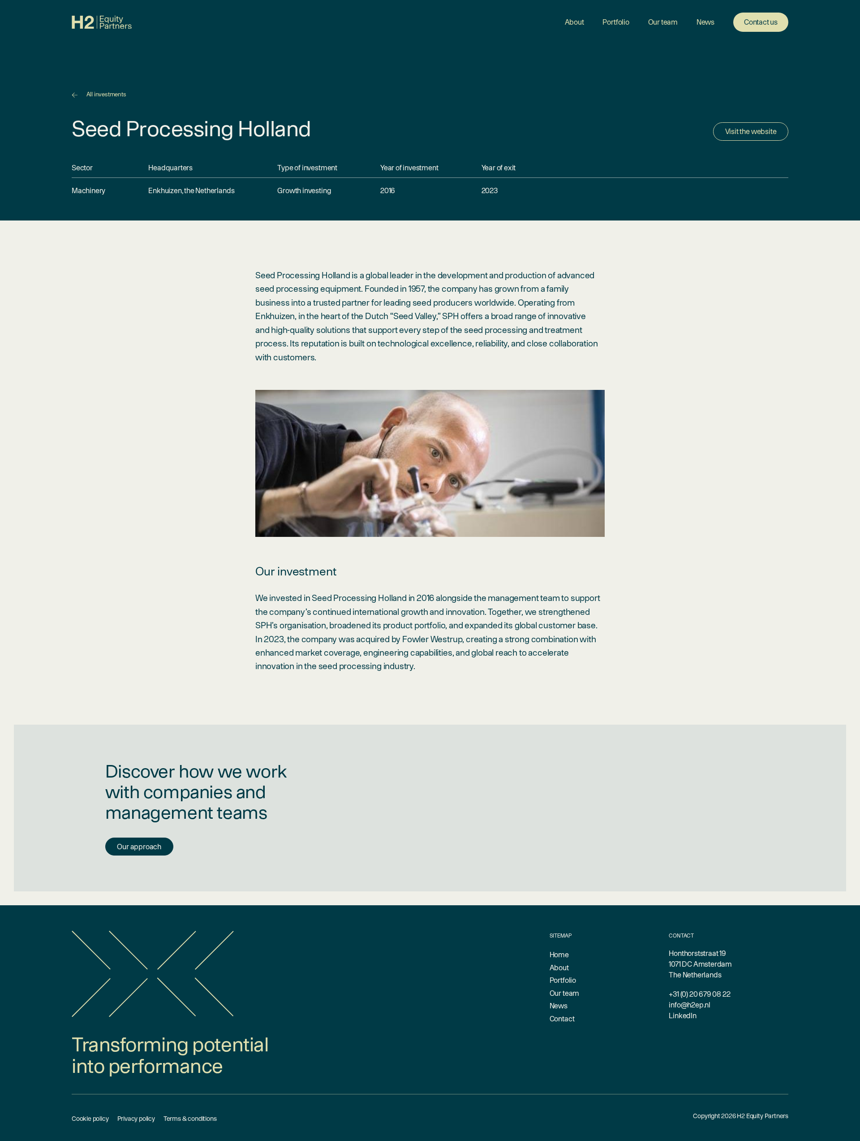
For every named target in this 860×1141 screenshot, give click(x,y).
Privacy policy (136, 1118)
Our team (663, 22)
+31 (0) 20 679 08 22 (699, 994)
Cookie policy (90, 1118)
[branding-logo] (101, 22)
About (574, 22)
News (705, 22)
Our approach (139, 847)
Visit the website (751, 131)
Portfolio (615, 22)
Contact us (761, 22)
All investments (106, 94)
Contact (562, 1019)
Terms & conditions (190, 1118)
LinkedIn (682, 1015)
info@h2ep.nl (689, 1005)
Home (559, 955)
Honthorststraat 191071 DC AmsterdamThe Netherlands (700, 964)
